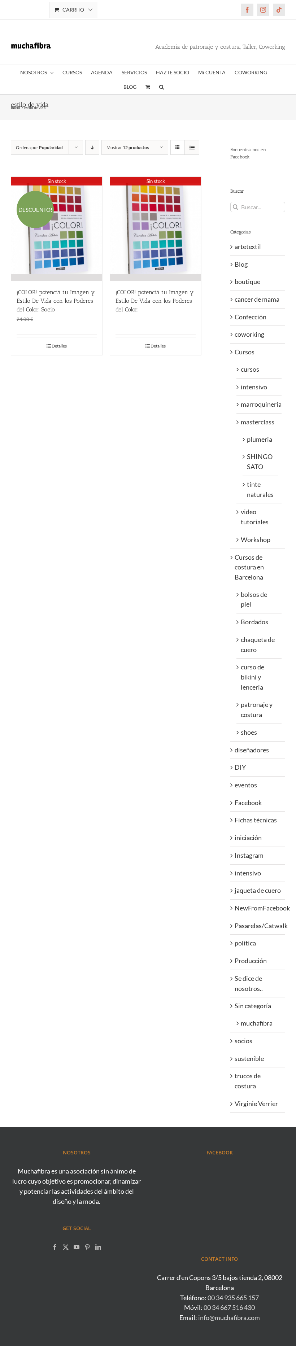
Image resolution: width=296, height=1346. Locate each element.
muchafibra (257, 1023)
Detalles (59, 346)
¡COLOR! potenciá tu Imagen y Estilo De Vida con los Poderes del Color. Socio (56, 301)
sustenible (249, 1058)
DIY (240, 767)
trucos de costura (248, 1081)
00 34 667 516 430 (229, 1307)
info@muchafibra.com (229, 1317)
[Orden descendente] (92, 147)
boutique (247, 281)
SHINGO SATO (260, 462)
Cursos (244, 352)
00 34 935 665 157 (233, 1298)
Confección (250, 317)
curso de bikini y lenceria (252, 677)
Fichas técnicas (256, 820)
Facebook (248, 803)
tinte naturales (260, 489)
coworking (249, 334)
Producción (251, 961)
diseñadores (252, 750)
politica (245, 943)
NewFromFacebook (258, 908)
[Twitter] (66, 1247)
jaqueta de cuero (258, 890)
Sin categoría (253, 1006)
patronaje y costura (257, 709)
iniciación (248, 838)
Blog (241, 264)
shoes (249, 732)
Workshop (255, 539)
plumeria (259, 439)
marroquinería (259, 404)
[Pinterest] (87, 1247)
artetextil (248, 246)
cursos (250, 369)
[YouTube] (76, 1247)
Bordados (254, 622)
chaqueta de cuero (258, 644)
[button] (161, 86)
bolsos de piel (254, 599)
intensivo (254, 387)
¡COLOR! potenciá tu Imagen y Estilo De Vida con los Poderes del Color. (154, 301)
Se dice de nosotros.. (249, 983)
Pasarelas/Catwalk (258, 926)
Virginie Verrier (256, 1103)
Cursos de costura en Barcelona (249, 567)
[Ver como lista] (192, 147)
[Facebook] (55, 1247)
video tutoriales (255, 517)
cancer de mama (257, 299)
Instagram (249, 855)
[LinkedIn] (98, 1247)
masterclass (257, 422)
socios (243, 1041)
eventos (246, 785)
